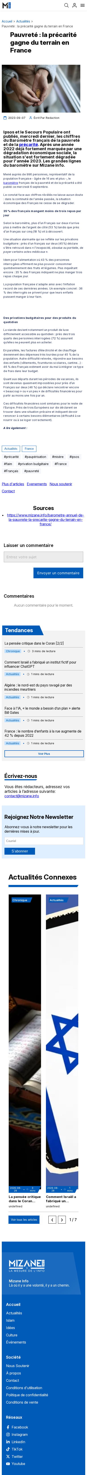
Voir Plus (44, 753)
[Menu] (82, 5)
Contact (8, 491)
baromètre (10, 182)
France (29, 448)
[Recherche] (66, 5)
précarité (28, 144)
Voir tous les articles (24, 1219)
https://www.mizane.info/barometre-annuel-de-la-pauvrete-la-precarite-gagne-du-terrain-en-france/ (45, 519)
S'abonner (20, 851)
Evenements (37, 484)
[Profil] (74, 5)
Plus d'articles (13, 484)
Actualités (23, 21)
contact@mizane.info (21, 796)
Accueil (7, 21)
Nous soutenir (61, 484)
